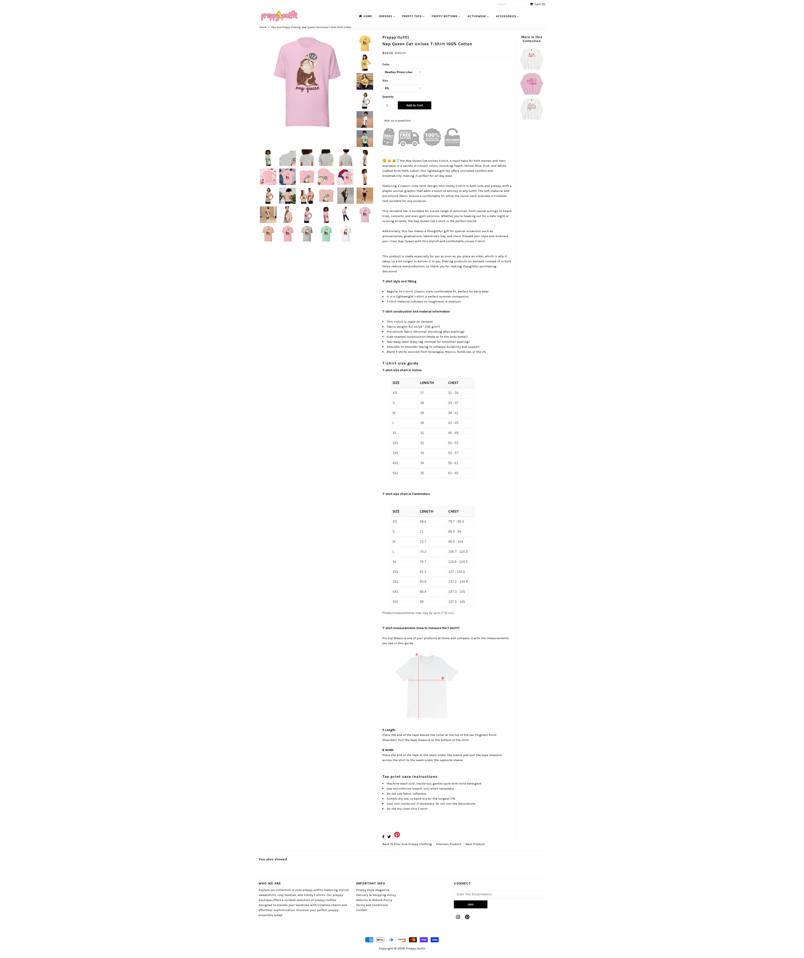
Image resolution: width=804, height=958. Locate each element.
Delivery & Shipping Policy (376, 895)
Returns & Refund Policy (374, 900)
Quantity (388, 96)
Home (263, 27)
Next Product (475, 844)
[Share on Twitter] (389, 837)
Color (386, 64)
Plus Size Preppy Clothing (285, 27)
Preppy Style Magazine (372, 890)
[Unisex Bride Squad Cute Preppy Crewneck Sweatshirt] (531, 120)
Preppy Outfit (415, 948)
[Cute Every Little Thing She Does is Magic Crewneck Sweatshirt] (531, 95)
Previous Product (448, 844)
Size (385, 80)
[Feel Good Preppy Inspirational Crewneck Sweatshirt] (531, 69)
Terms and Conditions (372, 905)
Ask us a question (397, 120)
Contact (361, 910)
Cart (539, 4)
